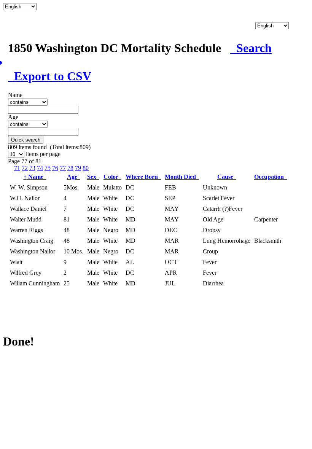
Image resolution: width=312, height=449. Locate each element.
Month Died (182, 177)
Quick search (25, 140)
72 (25, 168)
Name (35, 177)
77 (63, 168)
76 (55, 168)
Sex (93, 177)
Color (112, 177)
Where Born (143, 177)
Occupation (270, 177)
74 (40, 168)
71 (17, 168)
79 (78, 168)
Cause (226, 177)
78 (70, 168)
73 (32, 168)
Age (73, 177)
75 (48, 168)
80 (86, 168)
